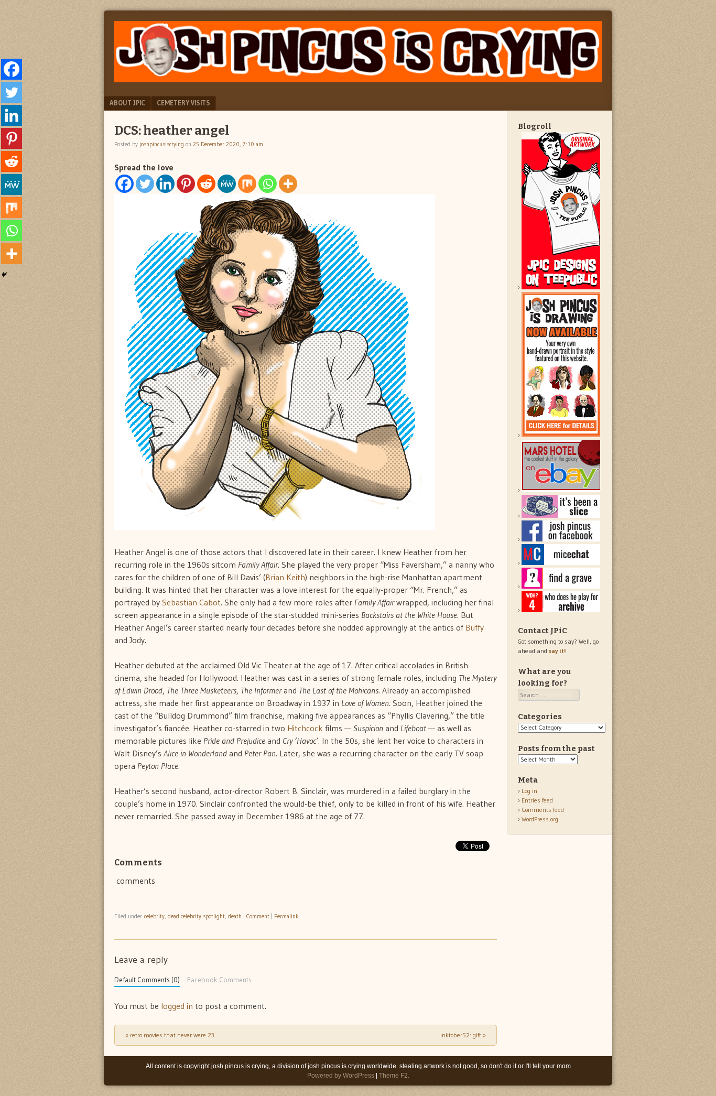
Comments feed (543, 809)
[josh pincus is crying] (358, 79)
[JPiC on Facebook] (561, 539)
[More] (288, 184)
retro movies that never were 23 (169, 1035)
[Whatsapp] (267, 184)
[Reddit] (206, 184)
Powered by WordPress (340, 1075)
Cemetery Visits (183, 103)
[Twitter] (145, 184)
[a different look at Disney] (561, 563)
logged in (177, 1006)
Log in (529, 791)
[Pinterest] (186, 184)
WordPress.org (540, 819)
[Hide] (4, 274)
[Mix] (247, 184)
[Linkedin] (165, 184)
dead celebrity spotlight (196, 916)
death (235, 916)
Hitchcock (305, 728)
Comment (257, 916)
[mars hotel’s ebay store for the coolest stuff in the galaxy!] (561, 490)
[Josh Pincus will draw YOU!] (561, 435)
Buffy (474, 627)
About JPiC (127, 103)
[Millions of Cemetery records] (561, 586)
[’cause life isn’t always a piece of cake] (561, 515)
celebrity (154, 916)
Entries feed (537, 800)
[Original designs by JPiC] (561, 287)
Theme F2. (394, 1075)
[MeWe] (227, 184)
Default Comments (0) (147, 979)
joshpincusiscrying (161, 144)
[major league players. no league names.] (561, 610)
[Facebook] (124, 184)
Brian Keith (285, 577)
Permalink (286, 916)
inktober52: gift (463, 1035)
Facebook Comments (219, 979)
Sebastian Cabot (191, 602)
